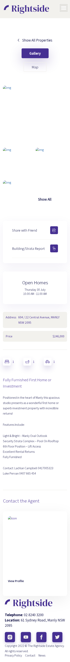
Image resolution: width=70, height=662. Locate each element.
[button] (63, 8)
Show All (45, 199)
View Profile (16, 581)
